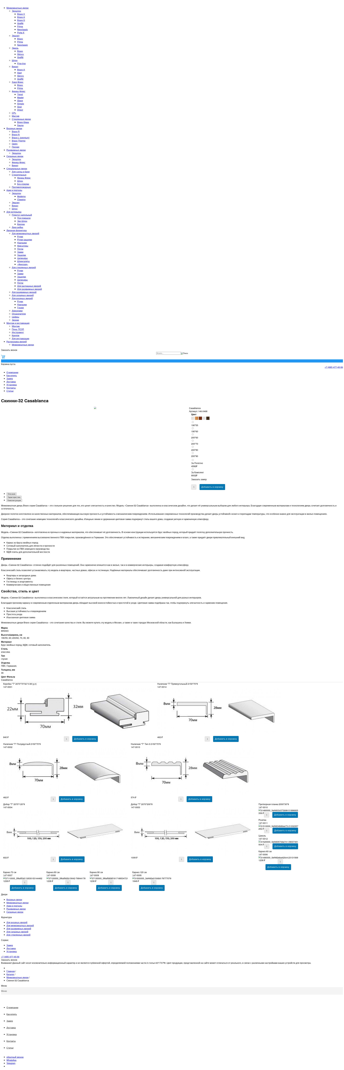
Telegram (10, 1063)
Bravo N (16, 134)
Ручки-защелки (24, 239)
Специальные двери (16, 168)
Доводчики (17, 310)
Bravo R (16, 131)
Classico (21, 199)
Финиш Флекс (18, 91)
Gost (19, 106)
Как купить (11, 375)
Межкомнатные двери (17, 7)
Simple (20, 103)
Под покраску (24, 218)
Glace (20, 100)
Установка (11, 384)
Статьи (9, 390)
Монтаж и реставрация (17, 323)
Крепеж (21, 224)
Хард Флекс (17, 82)
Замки (20, 252)
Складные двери (14, 156)
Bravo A (21, 17)
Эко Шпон (22, 221)
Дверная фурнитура (16, 230)
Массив (15, 116)
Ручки (20, 236)
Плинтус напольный (22, 214)
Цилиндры (22, 258)
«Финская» (22, 264)
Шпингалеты (23, 261)
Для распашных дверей (29, 286)
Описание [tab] (11, 494)
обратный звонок (15, 1057)
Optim (14, 143)
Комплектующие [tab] (14, 500)
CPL (14, 112)
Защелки (21, 255)
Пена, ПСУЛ (18, 329)
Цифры (15, 316)
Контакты (11, 387)
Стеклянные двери (21, 119)
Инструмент (18, 332)
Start (19, 72)
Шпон (14, 60)
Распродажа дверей (16, 341)
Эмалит (15, 35)
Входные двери (14, 128)
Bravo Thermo (18, 140)
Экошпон (16, 10)
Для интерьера (13, 211)
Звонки (15, 320)
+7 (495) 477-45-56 (334, 367)
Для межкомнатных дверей (25, 233)
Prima (20, 26)
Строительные (19, 174)
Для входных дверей (22, 298)
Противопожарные (21, 187)
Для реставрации (20, 338)
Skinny (20, 54)
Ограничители (19, 313)
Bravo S (21, 20)
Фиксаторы (22, 245)
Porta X (20, 32)
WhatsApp (11, 1060)
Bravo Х (21, 14)
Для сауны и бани (21, 171)
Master (20, 97)
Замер (9, 378)
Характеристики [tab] (14, 497)
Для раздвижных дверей (29, 289)
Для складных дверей (23, 295)
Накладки (22, 242)
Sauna (20, 125)
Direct (20, 109)
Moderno (21, 196)
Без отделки (23, 184)
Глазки (20, 307)
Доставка (11, 381)
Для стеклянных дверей (24, 267)
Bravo (20, 38)
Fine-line (21, 63)
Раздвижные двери (16, 150)
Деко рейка (17, 227)
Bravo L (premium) (20, 137)
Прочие (15, 146)
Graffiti (20, 23)
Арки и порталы (14, 190)
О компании (12, 372)
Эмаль (15, 48)
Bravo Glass (23, 122)
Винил (15, 66)
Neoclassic (22, 29)
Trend (20, 94)
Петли (20, 248)
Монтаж (16, 326)
